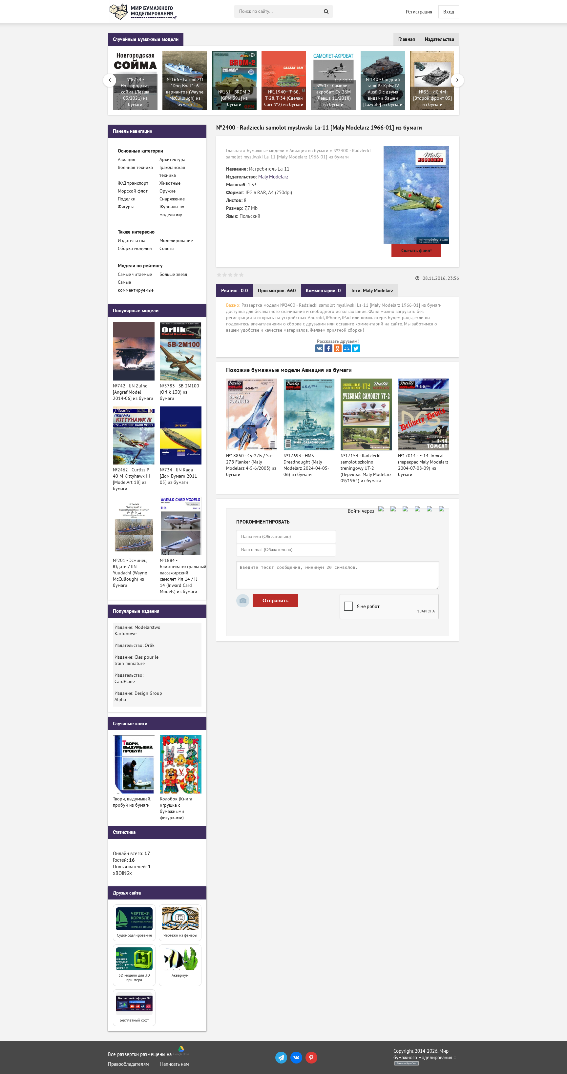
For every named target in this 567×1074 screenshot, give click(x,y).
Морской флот (133, 191)
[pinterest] (311, 1058)
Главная (406, 39)
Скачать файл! (416, 251)
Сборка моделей (135, 248)
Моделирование (176, 240)
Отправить (275, 600)
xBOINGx (122, 873)
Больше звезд (173, 274)
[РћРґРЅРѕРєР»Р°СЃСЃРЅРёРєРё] (338, 348)
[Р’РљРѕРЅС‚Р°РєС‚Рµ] (319, 348)
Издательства (439, 39)
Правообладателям (128, 1064)
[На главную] (144, 11)
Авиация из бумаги (308, 151)
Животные (169, 183)
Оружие (167, 191)
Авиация (126, 159)
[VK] (296, 1058)
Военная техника (135, 167)
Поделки (127, 199)
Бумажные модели (265, 151)
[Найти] (326, 11)
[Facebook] (328, 348)
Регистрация (419, 12)
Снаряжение (172, 199)
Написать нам (174, 1064)
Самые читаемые (135, 274)
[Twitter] (356, 348)
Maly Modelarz (273, 177)
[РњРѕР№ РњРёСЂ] (347, 348)
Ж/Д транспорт (133, 183)
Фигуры (126, 207)
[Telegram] (281, 1058)
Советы (166, 248)
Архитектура (172, 159)
